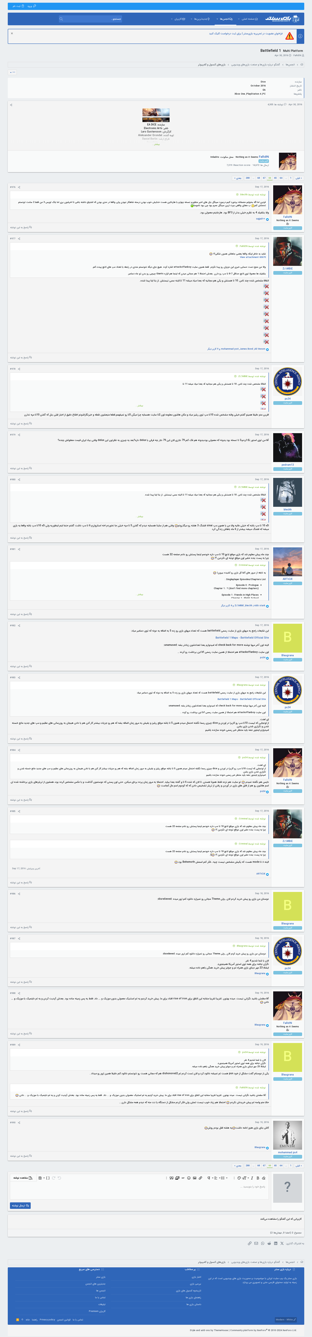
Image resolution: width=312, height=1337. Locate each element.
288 (248, 178)
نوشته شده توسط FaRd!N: (252, 246)
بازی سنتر (100, 1277)
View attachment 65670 (253, 257)
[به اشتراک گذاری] (11, 105)
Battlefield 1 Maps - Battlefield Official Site (242, 638)
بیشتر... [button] (156, 144)
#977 (12, 239)
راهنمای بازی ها (193, 1297)
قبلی (298, 178)
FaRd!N (297, 55)
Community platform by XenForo (263, 1330)
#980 (12, 480)
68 (258, 178)
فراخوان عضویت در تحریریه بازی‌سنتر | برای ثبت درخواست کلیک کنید (246, 34)
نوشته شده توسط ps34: (254, 757)
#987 (12, 938)
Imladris (214, 157)
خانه (28, 1320)
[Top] (22, 1320)
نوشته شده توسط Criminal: (252, 565)
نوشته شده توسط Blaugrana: (251, 685)
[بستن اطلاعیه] (12, 34)
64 (281, 178)
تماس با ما (100, 1297)
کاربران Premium (97, 1311)
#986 (12, 894)
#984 (12, 750)
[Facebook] (33, 1330)
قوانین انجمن (64, 1320)
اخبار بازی (196, 1277)
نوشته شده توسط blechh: (253, 195)
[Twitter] (22, 1330)
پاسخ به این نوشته (19, 227)
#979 (12, 435)
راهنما (35, 1320)
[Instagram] (27, 1330)
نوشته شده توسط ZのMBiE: (252, 376)
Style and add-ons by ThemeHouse (209, 1330)
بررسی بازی (195, 1284)
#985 (12, 811)
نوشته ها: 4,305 (276, 104)
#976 (12, 187)
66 (269, 178)
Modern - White (284, 1320)
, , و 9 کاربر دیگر (236, 349)
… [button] (286, 178)
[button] (238, 19)
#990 (12, 1123)
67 (264, 178)
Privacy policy (47, 1320)
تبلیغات (101, 1304)
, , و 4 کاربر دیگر (243, 605)
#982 (12, 626)
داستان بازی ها (194, 1304)
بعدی (238, 178)
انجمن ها (100, 1291)
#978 (12, 369)
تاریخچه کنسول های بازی (188, 1291)
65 (275, 178)
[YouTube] (16, 1330)
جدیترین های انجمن (95, 1284)
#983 (12, 678)
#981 (12, 549)
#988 (12, 993)
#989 (12, 1045)
